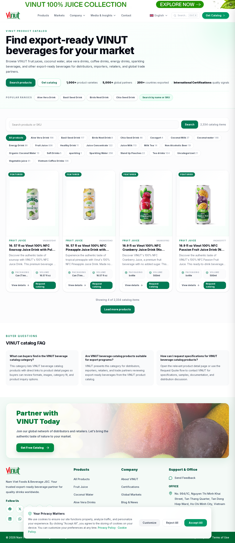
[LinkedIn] (10, 519)
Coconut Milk (180, 137)
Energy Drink (18, 145)
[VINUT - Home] (13, 15)
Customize (149, 522)
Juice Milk (128, 145)
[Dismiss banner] (231, 4)
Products (43, 15)
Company (76, 15)
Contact (126, 15)
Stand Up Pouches (132, 153)
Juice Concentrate (99, 145)
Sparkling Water (101, 153)
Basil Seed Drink (72, 97)
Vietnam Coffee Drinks (53, 160)
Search (189, 124)
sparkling (75, 153)
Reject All (172, 522)
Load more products (117, 309)
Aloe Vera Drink (46, 97)
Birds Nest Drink (99, 97)
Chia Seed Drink (125, 97)
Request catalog (40, 285)
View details (19, 285)
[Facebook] (10, 509)
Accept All (196, 522)
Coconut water (207, 137)
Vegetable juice (19, 160)
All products (16, 137)
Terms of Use (220, 537)
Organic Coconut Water (24, 153)
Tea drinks (161, 153)
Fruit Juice (44, 145)
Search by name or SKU (156, 97)
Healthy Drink (69, 145)
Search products (21, 82)
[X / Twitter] (20, 509)
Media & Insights (101, 15)
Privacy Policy (107, 527)
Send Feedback (185, 478)
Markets (59, 15)
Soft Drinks (54, 153)
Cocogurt (156, 137)
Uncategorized (187, 153)
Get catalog (49, 82)
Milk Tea (150, 145)
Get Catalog (213, 15)
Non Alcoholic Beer (178, 145)
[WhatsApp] (20, 519)
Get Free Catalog (32, 447)
